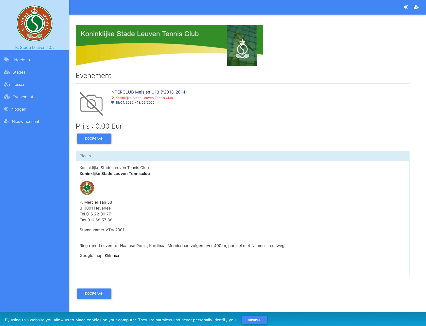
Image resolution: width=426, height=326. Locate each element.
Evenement (22, 96)
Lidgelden (20, 59)
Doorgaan (94, 138)
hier (116, 255)
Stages (18, 72)
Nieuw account (25, 121)
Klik (109, 255)
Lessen (18, 84)
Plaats (85, 155)
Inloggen (17, 109)
